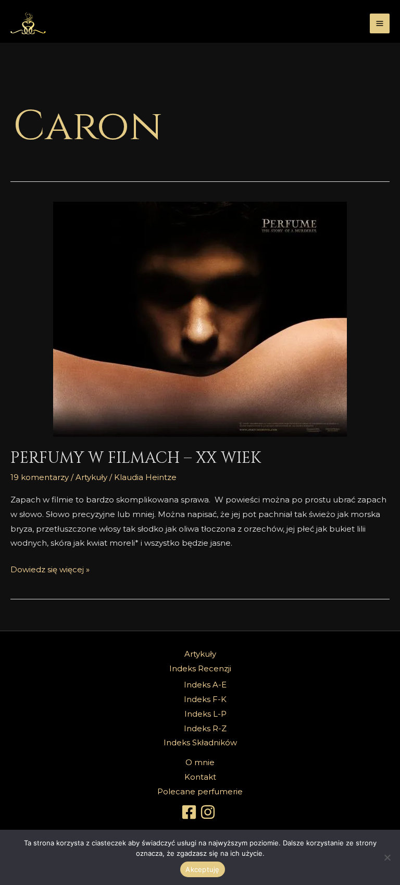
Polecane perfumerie (200, 791)
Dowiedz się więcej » (50, 568)
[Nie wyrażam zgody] (387, 857)
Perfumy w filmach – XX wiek (135, 458)
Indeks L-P (205, 714)
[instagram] (209, 812)
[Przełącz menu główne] (380, 24)
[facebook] (190, 812)
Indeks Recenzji (200, 668)
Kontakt (200, 777)
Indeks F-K (205, 699)
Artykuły (91, 477)
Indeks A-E (205, 685)
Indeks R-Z (205, 728)
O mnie (200, 762)
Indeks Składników (200, 742)
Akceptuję (202, 869)
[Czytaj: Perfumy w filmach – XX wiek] (200, 319)
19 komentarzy (39, 477)
